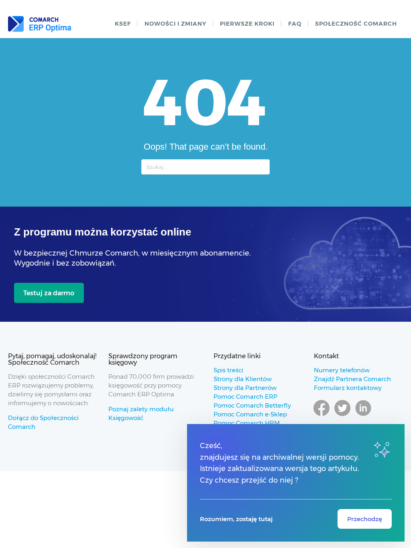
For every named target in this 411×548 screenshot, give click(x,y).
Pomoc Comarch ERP (245, 396)
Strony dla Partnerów (245, 388)
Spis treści (228, 370)
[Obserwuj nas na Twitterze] (342, 415)
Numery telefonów (342, 370)
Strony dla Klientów (243, 379)
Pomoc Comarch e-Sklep (250, 414)
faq (294, 23)
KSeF (123, 23)
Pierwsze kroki (247, 23)
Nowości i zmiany (175, 23)
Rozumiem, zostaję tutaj (236, 519)
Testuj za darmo (48, 293)
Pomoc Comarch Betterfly (252, 405)
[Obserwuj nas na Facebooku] (321, 415)
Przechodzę (364, 519)
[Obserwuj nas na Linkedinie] (363, 415)
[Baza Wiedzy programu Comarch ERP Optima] (39, 24)
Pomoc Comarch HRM (247, 423)
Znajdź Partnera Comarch (352, 379)
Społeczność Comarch (356, 23)
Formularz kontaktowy (348, 388)
